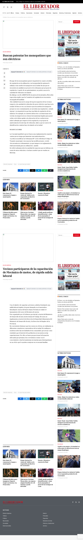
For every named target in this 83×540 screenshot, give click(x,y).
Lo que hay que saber (24, 164)
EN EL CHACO (63, 63)
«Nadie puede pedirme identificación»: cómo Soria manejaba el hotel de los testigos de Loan (45, 216)
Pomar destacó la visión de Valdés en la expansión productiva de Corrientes (27, 196)
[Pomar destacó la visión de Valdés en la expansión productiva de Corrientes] (28, 187)
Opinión (74, 13)
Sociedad (36, 13)
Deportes (55, 13)
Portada (5, 17)
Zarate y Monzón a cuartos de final (44, 194)
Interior (42, 13)
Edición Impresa (7, 51)
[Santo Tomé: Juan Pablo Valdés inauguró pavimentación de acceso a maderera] (69, 156)
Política (23, 13)
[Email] (4, 80)
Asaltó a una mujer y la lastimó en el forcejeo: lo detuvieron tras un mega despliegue (69, 194)
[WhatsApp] (4, 87)
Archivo (80, 13)
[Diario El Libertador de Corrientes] (41, 7)
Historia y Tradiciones (65, 13)
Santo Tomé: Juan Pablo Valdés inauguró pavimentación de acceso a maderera (68, 169)
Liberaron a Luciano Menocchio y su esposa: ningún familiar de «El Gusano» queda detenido (28, 216)
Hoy (15, 164)
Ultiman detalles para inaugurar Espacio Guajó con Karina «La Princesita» (10, 215)
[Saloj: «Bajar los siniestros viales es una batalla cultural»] (69, 132)
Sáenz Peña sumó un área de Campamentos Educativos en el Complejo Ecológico (69, 87)
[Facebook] (4, 73)
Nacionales (29, 13)
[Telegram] (4, 84)
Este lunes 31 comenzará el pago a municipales (9, 195)
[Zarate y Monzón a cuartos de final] (45, 187)
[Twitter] (4, 76)
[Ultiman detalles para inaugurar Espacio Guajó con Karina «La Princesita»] (10, 206)
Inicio (12, 13)
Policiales (48, 13)
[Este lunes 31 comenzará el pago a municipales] (10, 187)
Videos (17, 13)
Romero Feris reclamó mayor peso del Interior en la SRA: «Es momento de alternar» (68, 77)
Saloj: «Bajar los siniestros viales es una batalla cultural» (30, 1)
